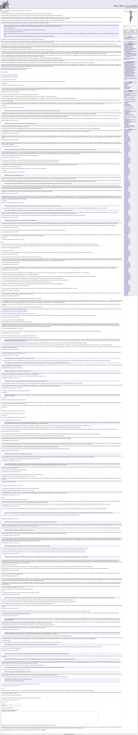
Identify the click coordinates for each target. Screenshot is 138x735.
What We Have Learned (128, 47)
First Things (126, 123)
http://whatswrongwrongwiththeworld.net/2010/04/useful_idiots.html (14, 311)
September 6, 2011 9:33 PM (13, 608)
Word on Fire (126, 127)
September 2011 (127, 243)
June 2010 (126, 258)
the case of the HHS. (10, 51)
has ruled (10, 45)
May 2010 (126, 259)
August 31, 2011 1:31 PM (19, 202)
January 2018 (126, 170)
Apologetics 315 (127, 120)
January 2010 (126, 263)
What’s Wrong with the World (125, 6)
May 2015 (126, 201)
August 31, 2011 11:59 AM (20, 172)
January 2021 (126, 138)
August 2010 (126, 256)
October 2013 (126, 219)
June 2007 (126, 293)
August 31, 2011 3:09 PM (13, 227)
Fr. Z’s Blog (126, 124)
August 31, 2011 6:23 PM (15, 247)
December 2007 (127, 287)
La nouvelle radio (127, 56)
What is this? (126, 59)
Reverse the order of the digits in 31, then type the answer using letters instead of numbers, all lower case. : (23, 729)
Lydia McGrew (5, 11)
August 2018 (126, 163)
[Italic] (5, 710)
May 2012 (126, 236)
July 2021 (126, 133)
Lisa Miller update (127, 52)
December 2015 (127, 194)
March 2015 (126, 203)
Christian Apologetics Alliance (130, 121)
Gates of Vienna (127, 110)
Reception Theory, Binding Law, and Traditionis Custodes (130, 49)
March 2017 (126, 179)
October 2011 (126, 242)
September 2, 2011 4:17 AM (13, 377)
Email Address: (4, 705)
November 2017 (127, 172)
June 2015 (126, 200)
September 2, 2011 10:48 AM (14, 471)
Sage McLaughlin (127, 86)
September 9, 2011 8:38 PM (16, 695)
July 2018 (126, 164)
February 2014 (127, 215)
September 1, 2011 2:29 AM (23, 285)
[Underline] (9, 710)
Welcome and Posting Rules (129, 39)
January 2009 (126, 274)
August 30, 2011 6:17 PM (19, 85)
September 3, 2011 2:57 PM (13, 553)
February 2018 (127, 169)
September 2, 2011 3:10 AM (17, 367)
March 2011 (126, 249)
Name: (3, 703)
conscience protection (13, 69)
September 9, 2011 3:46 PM (12, 615)
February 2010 (127, 262)
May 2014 (126, 212)
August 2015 (126, 198)
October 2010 (126, 254)
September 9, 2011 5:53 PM (13, 650)
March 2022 (126, 130)
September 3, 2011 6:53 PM (13, 575)
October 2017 (126, 173)
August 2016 (126, 186)
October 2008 (126, 277)
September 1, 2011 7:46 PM (17, 328)
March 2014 (126, 214)
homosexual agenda (22, 69)
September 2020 (127, 142)
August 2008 (126, 279)
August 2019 (126, 151)
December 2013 (127, 217)
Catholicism (6, 69)
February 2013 (127, 227)
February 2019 (127, 157)
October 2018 (126, 161)
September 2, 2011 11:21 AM (16, 485)
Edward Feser (127, 122)
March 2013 (126, 226)
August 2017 (126, 175)
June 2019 (126, 153)
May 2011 (126, 247)
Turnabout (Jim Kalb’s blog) (129, 97)
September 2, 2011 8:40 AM (14, 431)
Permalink (29, 68)
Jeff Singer (128, 67)
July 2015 (126, 199)
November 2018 (127, 160)
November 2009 (127, 265)
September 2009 (127, 267)
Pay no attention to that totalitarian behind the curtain (129, 63)
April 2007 (126, 295)
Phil (127, 73)
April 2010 (126, 260)
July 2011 (126, 245)
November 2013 (127, 218)
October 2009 (126, 266)
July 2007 (126, 292)
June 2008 (126, 281)
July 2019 (126, 152)
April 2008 (126, 283)
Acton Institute (127, 118)
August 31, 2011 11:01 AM (13, 146)
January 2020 (126, 146)
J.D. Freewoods (127, 87)
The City (125, 103)
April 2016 (126, 190)
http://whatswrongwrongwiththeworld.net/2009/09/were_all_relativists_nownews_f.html (18, 313)
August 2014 (126, 209)
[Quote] (13, 710)
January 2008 (126, 286)
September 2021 (127, 131)
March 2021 (126, 136)
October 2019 (126, 149)
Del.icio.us (24, 68)
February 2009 (127, 273)
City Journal (126, 102)
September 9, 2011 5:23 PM (14, 629)
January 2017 (126, 181)
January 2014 (126, 216)
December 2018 (127, 159)
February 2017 (127, 180)
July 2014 (126, 210)
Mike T (7, 91)
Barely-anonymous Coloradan (11, 285)
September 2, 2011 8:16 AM (20, 417)
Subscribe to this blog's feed (129, 58)
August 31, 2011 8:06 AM (14, 91)
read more (130, 35)
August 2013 (126, 221)
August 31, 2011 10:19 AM (14, 139)
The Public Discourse (128, 106)
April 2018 (126, 167)
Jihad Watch (126, 113)
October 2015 (126, 196)
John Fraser (126, 88)
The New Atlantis (127, 105)
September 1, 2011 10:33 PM (14, 333)
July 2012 (126, 234)
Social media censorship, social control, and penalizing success (130, 54)
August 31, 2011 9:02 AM (14, 133)
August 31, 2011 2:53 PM (14, 217)
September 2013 (127, 220)
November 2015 (127, 195)
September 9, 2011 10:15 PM (14, 699)
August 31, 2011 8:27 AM (19, 107)
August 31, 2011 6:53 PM (13, 254)
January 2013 (126, 228)
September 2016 (127, 185)
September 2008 (127, 278)
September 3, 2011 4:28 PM (14, 570)
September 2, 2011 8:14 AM (20, 410)
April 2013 (126, 225)
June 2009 (126, 270)
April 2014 (126, 213)
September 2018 (127, 162)
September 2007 (127, 290)
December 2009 (127, 264)
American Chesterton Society (129, 119)
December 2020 (127, 139)
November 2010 (127, 253)
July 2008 (126, 280)
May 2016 (126, 189)
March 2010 (126, 261)
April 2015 (126, 202)
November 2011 (127, 241)
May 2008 (126, 282)
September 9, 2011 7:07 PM (14, 685)
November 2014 (127, 207)
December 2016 (127, 182)
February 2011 (127, 250)
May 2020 (126, 143)
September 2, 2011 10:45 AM (14, 460)
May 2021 (126, 134)
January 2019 (126, 158)
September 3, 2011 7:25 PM (14, 594)
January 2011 (126, 251)
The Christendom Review (129, 125)
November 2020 (127, 140)
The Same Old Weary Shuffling (130, 51)
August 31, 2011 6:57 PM (13, 264)
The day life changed (128, 46)
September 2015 (127, 197)
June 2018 (126, 165)
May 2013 (126, 224)
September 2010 (127, 255)
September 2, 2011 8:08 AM (20, 399)
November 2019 (127, 148)
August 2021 (126, 132)
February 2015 (127, 204)
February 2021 (127, 137)
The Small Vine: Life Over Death (130, 55)
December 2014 (127, 206)
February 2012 (127, 239)
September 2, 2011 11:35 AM (14, 494)
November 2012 (127, 230)
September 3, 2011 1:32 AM (14, 535)
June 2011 (126, 246)
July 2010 (126, 257)
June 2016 (126, 188)
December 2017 (127, 171)
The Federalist (127, 104)
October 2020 (126, 141)
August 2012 (126, 233)
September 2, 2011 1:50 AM (13, 355)
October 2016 (126, 184)
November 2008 (127, 276)
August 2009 (126, 268)
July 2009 (126, 269)
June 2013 (126, 223)
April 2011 (126, 248)
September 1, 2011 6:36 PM (14, 317)
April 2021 (126, 135)
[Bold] (2, 710)
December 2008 (127, 275)
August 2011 (126, 244)
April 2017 (126, 178)
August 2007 (126, 291)
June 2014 (126, 211)
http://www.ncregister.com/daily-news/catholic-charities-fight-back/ (14, 499)
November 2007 (127, 288)
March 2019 (126, 156)
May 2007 (126, 294)
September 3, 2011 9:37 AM (14, 542)
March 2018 (126, 168)
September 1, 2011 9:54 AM (14, 290)
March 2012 (126, 238)
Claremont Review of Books (129, 101)
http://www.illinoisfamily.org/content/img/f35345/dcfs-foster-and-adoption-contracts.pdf (18, 490)
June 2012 (126, 235)
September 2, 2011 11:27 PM (13, 518)
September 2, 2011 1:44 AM (13, 349)
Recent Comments (130, 61)
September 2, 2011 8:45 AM (14, 440)
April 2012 (126, 237)
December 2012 (127, 229)
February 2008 (127, 285)
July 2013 (126, 222)
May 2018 (126, 166)
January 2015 (126, 205)
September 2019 (127, 150)
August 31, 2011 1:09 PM (13, 193)
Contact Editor (127, 38)
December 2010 (127, 252)
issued (115, 41)
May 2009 (126, 271)
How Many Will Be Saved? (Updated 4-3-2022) (129, 45)
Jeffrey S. (126, 85)
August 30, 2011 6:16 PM (13, 76)
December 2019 (127, 147)
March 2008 (126, 284)
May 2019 (126, 154)
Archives (130, 129)
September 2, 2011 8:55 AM (14, 450)
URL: (3, 706)
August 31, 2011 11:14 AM (14, 157)
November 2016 (127, 183)
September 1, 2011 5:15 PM (13, 295)
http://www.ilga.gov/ (96, 245)
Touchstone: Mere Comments (129, 126)
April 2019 (126, 155)
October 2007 (126, 289)
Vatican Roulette (127, 50)
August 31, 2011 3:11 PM (19, 239)
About (130, 28)
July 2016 (126, 187)
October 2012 (126, 231)
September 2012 (127, 232)
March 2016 (126, 191)
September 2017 (127, 174)
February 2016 (127, 192)
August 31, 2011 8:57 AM (13, 120)
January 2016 (126, 193)
